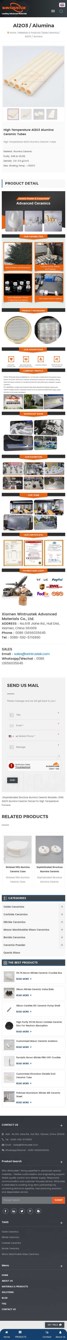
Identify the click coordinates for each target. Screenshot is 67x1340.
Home (13, 33)
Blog (5, 1298)
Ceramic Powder (14, 945)
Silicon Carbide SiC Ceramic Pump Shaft (38, 1005)
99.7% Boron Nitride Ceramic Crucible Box (39, 973)
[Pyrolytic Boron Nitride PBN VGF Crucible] (9, 1061)
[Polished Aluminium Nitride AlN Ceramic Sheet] (9, 1098)
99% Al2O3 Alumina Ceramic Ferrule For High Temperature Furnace (32, 801)
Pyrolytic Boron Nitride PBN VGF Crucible (38, 1057)
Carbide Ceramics (16, 914)
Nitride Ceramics (15, 922)
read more (23, 979)
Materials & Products (29, 33)
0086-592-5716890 (21, 1139)
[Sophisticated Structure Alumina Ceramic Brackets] (18, 849)
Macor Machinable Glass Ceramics (26, 930)
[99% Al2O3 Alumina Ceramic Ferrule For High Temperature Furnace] (49, 849)
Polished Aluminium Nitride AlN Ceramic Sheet (38, 1094)
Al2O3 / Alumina (33, 36)
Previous (4, 859)
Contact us (9, 1309)
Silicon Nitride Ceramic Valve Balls (35, 989)
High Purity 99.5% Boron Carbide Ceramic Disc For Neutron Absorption (39, 1023)
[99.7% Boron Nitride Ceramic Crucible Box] (9, 976)
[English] (61, 5)
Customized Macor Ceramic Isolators (37, 1041)
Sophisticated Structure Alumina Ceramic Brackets (30, 797)
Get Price (53, 1325)
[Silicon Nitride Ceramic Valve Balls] (9, 993)
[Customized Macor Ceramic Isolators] (9, 1045)
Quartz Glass (12, 953)
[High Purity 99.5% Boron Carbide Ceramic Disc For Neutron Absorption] (9, 1027)
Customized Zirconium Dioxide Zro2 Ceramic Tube (35, 1075)
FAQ (4, 1303)
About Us (7, 1281)
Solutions (8, 1292)
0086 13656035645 (38, 1150)
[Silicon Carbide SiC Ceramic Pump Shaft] (9, 1009)
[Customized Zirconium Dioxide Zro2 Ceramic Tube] (9, 1079)
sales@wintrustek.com (25, 1145)
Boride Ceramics (14, 937)
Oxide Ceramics (50, 33)
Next (62, 859)
